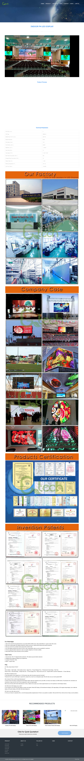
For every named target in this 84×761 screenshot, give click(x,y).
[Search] (81, 3)
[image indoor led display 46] (14, 114)
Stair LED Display (6, 751)
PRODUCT (7, 740)
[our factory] (42, 228)
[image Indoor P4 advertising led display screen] (51, 95)
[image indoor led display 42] (70, 95)
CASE (53, 740)
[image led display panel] (33, 95)
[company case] (42, 369)
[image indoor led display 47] (33, 114)
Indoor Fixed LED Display (7, 745)
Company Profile (22, 745)
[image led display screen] (14, 95)
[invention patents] (42, 580)
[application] (42, 56)
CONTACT (70, 740)
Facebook (37, 745)
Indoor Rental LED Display (7, 748)
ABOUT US (23, 740)
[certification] (42, 488)
